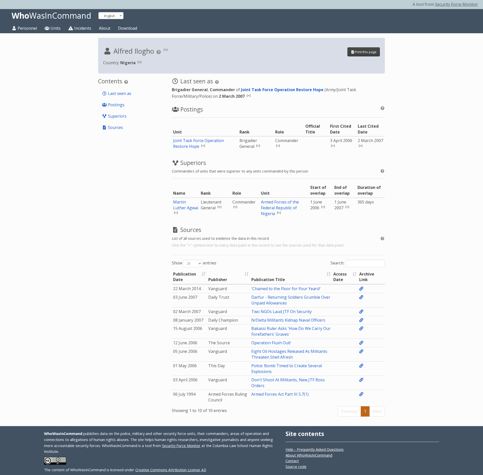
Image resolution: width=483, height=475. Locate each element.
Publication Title (268, 279)
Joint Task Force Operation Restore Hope (282, 89)
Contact (292, 460)
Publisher (217, 279)
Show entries (194, 263)
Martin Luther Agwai (185, 205)
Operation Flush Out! (271, 343)
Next (377, 411)
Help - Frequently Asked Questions (315, 449)
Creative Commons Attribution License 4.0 (170, 469)
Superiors (117, 116)
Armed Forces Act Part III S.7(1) (280, 394)
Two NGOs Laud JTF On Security (281, 311)
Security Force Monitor (456, 4)
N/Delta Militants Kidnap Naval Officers (288, 320)
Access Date (340, 277)
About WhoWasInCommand (309, 455)
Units (55, 28)
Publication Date (184, 277)
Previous (349, 411)
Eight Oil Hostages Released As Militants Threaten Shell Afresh (289, 354)
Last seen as (119, 93)
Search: (337, 263)
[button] (166, 49)
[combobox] (111, 15)
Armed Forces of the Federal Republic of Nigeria (280, 207)
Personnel (27, 28)
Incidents (82, 28)
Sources (115, 127)
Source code (296, 466)
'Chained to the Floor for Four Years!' (286, 288)
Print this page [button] (366, 52)
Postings (116, 105)
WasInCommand (51, 16)
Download (127, 28)
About (104, 28)
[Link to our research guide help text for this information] (159, 52)
